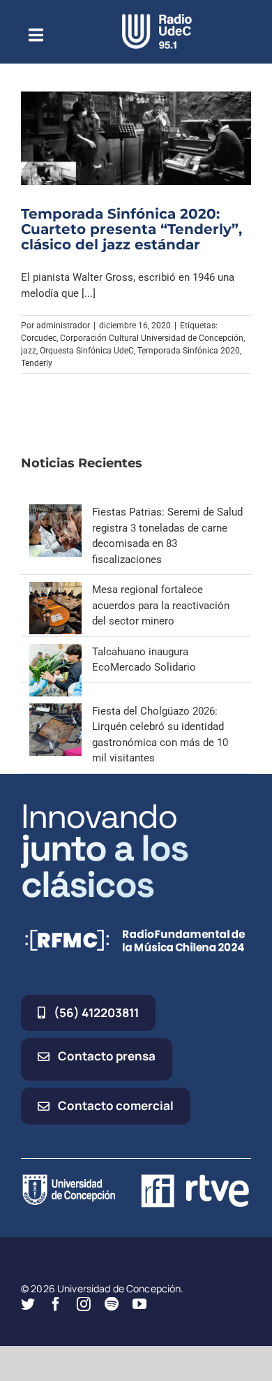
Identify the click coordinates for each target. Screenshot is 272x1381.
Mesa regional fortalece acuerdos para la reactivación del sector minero (160, 605)
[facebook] (56, 1304)
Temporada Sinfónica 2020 (188, 351)
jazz (28, 351)
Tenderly (36, 363)
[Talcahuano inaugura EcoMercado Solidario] (55, 651)
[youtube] (139, 1304)
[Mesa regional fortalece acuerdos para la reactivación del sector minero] (55, 589)
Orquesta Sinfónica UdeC (87, 351)
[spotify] (112, 1304)
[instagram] (84, 1304)
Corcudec (38, 338)
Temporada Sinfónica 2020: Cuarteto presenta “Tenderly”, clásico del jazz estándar (131, 229)
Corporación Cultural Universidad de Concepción (151, 338)
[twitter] (28, 1304)
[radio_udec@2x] (157, 19)
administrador (63, 325)
